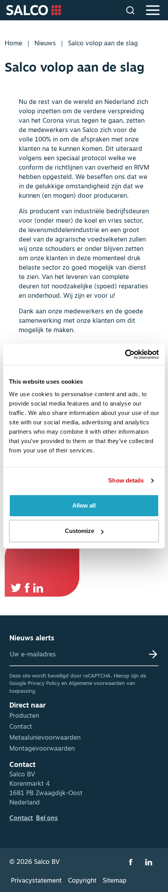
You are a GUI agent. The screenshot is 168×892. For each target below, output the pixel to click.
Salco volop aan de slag (103, 44)
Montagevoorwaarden (42, 749)
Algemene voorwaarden (97, 683)
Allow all (84, 505)
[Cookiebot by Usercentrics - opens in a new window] (125, 354)
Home (13, 44)
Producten (24, 716)
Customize (79, 530)
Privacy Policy (44, 683)
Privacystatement (36, 881)
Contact (20, 727)
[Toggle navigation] (154, 10)
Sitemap (114, 881)
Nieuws (45, 44)
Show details (126, 480)
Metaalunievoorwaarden (44, 738)
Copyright (82, 881)
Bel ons (47, 818)
